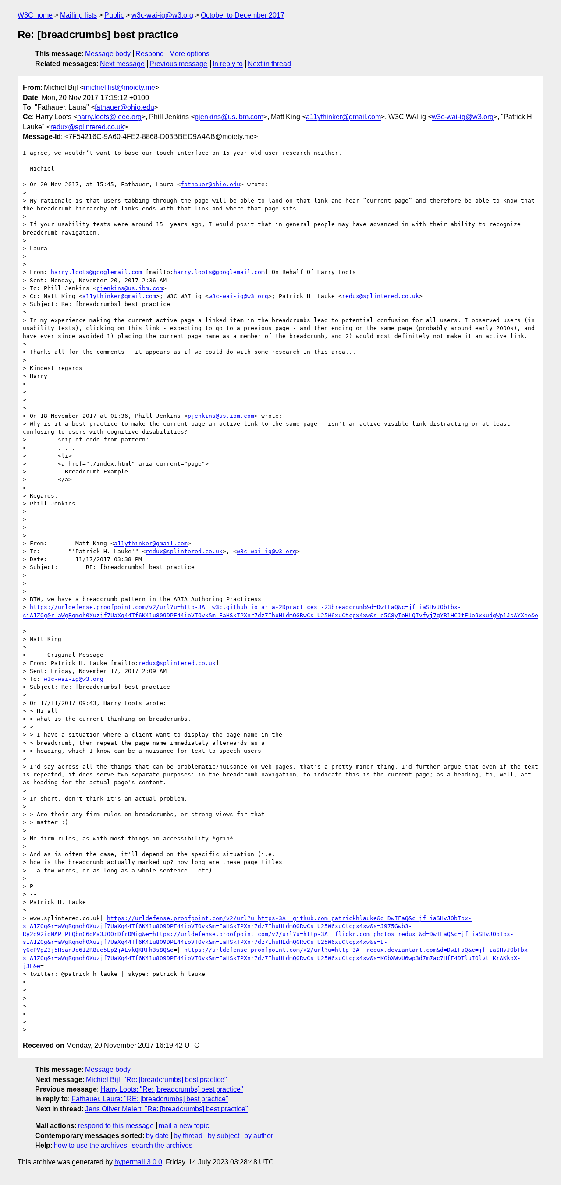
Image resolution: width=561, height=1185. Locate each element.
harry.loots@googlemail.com (96, 272)
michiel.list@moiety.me (119, 87)
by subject (223, 1135)
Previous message (178, 64)
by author (258, 1135)
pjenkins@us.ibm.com (229, 117)
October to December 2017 (242, 15)
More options (189, 53)
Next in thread (269, 64)
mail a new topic (184, 1125)
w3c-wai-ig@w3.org (162, 15)
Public (114, 15)
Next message (122, 64)
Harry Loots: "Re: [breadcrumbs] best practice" (171, 1089)
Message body (108, 53)
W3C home (35, 15)
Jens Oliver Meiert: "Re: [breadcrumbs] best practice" (166, 1109)
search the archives (162, 1145)
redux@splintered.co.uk (87, 127)
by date (157, 1135)
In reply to (228, 64)
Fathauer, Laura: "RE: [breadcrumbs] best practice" (149, 1099)
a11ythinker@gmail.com (343, 117)
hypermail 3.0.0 (138, 1162)
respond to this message (116, 1125)
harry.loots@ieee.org (109, 117)
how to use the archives (90, 1145)
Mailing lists (78, 15)
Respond (149, 53)
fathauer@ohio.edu (124, 107)
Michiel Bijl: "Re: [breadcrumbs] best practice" (156, 1079)
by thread (188, 1135)
